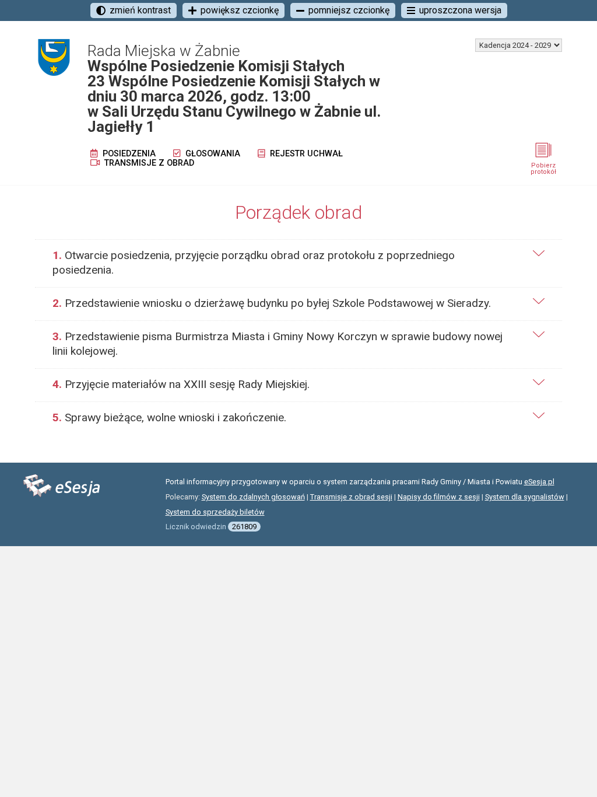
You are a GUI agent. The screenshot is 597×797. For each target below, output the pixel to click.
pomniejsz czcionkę (348, 10)
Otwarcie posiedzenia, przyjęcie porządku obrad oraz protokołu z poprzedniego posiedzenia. (253, 263)
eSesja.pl (539, 481)
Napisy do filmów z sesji (439, 496)
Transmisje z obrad (148, 163)
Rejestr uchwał (305, 154)
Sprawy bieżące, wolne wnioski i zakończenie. (169, 417)
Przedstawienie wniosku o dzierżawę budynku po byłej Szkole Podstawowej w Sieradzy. (271, 303)
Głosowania (211, 154)
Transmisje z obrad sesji (351, 496)
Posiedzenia (128, 154)
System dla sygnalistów (524, 496)
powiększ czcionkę (240, 10)
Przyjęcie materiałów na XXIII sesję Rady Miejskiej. (181, 384)
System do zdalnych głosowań (253, 496)
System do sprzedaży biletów (215, 512)
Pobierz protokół (543, 169)
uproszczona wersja (460, 10)
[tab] (298, 263)
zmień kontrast (140, 10)
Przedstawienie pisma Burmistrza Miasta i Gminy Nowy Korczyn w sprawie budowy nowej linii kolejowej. (277, 344)
